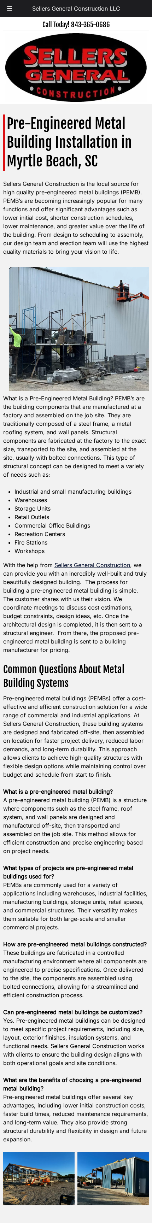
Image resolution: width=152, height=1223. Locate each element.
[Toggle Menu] (9, 8)
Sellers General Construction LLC (76, 8)
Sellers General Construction (92, 565)
